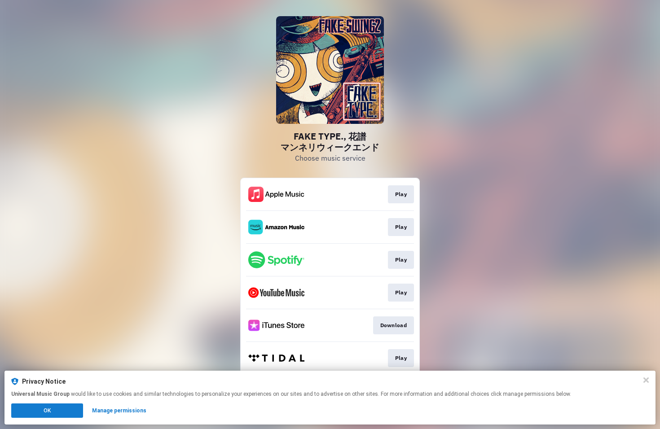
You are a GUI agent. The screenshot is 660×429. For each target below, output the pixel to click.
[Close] (646, 380)
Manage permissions (119, 410)
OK (47, 410)
